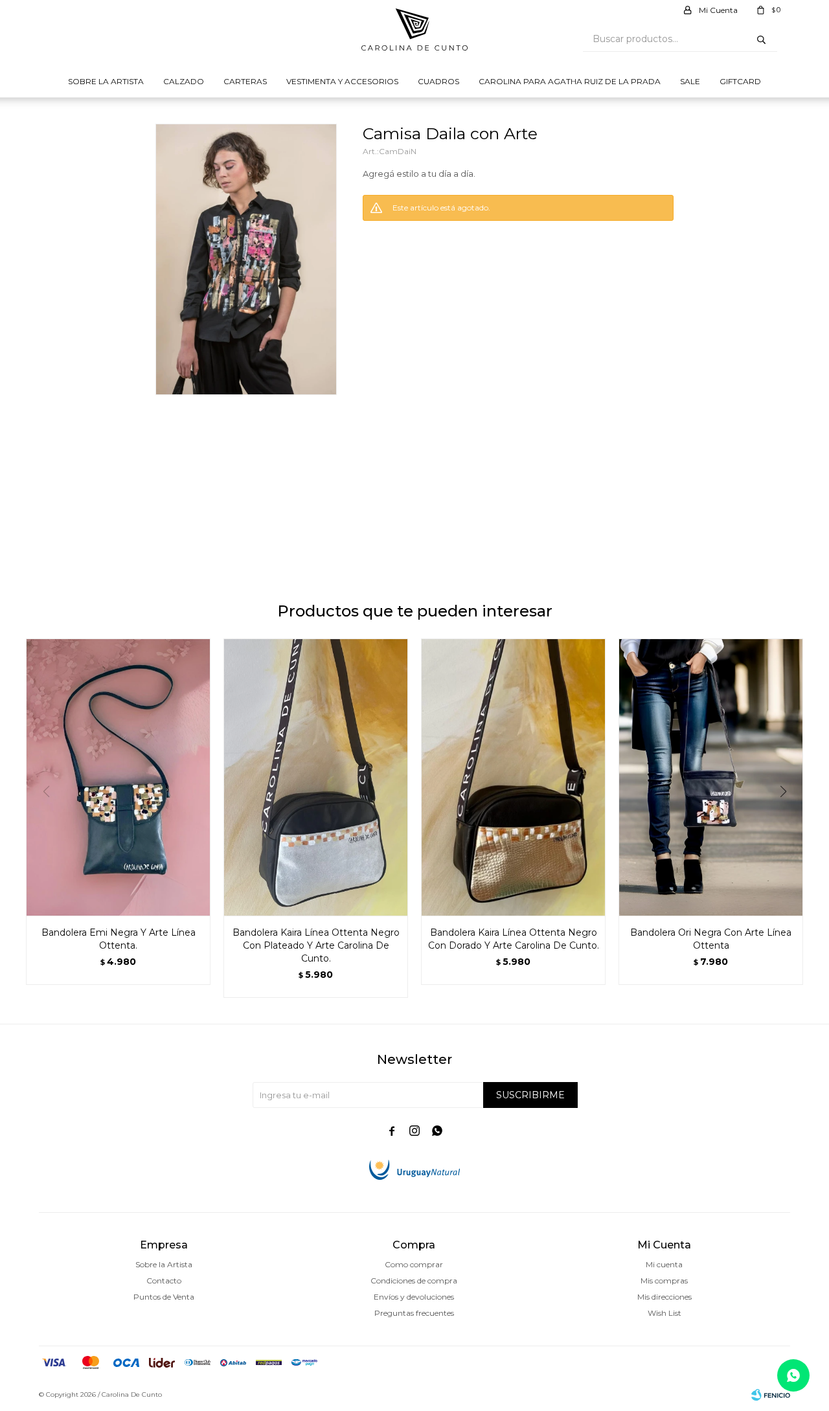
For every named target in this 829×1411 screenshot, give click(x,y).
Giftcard (740, 81)
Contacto (163, 1280)
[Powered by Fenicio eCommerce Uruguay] (770, 1395)
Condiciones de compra (413, 1280)
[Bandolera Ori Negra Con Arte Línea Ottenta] (711, 777)
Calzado (183, 81)
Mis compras (664, 1280)
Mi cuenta (664, 1264)
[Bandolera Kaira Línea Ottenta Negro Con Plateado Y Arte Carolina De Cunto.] (315, 777)
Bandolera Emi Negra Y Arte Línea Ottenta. (118, 939)
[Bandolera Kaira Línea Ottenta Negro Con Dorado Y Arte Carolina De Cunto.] (513, 777)
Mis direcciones (664, 1297)
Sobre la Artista (106, 81)
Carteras (245, 81)
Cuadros (438, 81)
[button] (788, 818)
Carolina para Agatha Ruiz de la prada (570, 81)
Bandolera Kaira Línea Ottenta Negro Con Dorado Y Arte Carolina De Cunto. (513, 939)
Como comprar (414, 1264)
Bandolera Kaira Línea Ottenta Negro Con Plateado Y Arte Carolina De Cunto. (316, 945)
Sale (690, 81)
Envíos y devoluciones (414, 1297)
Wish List (664, 1313)
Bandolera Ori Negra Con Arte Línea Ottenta (710, 939)
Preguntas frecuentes (414, 1313)
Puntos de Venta (163, 1297)
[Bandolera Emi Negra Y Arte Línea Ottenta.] (118, 777)
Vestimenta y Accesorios (342, 81)
